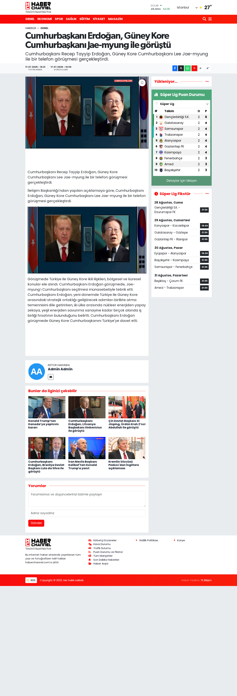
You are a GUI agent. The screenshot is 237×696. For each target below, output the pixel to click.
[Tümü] (207, 81)
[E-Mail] (51, 377)
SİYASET (99, 19)
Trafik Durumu (102, 548)
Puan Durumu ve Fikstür (108, 552)
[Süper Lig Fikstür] (207, 194)
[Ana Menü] (209, 19)
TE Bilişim (206, 580)
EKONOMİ (44, 19)
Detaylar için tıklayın (182, 181)
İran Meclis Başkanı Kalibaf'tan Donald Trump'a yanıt (82, 465)
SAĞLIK (71, 19)
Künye (181, 540)
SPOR (59, 19)
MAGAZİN (115, 19)
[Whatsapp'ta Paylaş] (188, 68)
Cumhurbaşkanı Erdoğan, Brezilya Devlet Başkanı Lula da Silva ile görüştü (46, 467)
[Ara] (205, 19)
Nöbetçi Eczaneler (105, 540)
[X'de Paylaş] (181, 68)
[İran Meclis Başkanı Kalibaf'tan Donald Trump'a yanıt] (86, 448)
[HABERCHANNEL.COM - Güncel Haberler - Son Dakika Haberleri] (38, 7)
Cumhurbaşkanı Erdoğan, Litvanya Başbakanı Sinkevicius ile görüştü (85, 426)
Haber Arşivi (100, 563)
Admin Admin (60, 369)
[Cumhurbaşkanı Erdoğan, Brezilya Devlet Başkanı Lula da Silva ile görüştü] (46, 448)
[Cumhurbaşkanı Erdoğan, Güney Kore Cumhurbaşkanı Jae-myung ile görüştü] (87, 112)
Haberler (30, 28)
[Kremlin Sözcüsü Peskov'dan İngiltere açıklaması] (127, 448)
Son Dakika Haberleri (106, 560)
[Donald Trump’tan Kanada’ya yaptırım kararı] (46, 407)
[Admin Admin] (36, 371)
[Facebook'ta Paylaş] (174, 68)
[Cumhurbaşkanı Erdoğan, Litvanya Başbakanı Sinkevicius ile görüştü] (86, 407)
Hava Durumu (102, 544)
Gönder (36, 523)
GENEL (30, 19)
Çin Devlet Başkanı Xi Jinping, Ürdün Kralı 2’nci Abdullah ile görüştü (126, 424)
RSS (32, 580)
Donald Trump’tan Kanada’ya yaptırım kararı (43, 424)
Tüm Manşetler (103, 556)
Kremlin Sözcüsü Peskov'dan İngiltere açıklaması (123, 465)
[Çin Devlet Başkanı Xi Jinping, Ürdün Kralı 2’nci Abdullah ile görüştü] (127, 407)
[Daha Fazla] (194, 68)
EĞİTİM (85, 19)
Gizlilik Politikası (148, 540)
